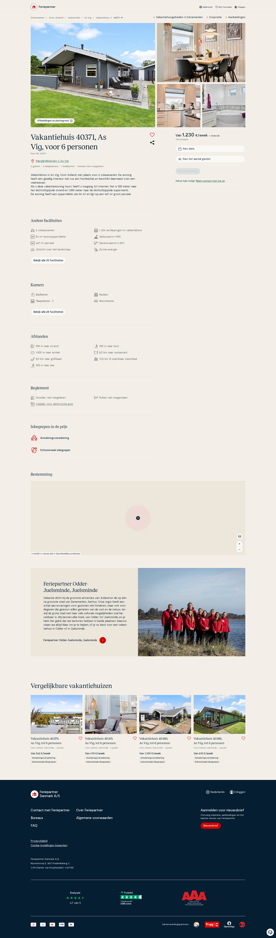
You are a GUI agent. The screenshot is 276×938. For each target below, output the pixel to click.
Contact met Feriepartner (50, 810)
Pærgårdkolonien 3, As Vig (52, 161)
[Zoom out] (239, 549)
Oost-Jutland (56, 18)
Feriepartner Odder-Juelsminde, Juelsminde (70, 640)
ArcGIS (36, 553)
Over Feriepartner (89, 810)
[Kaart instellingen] (239, 536)
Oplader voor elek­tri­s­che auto (54, 404)
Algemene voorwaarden (94, 818)
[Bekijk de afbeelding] (93, 75)
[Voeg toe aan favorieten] (152, 134)
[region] (138, 518)
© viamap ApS (47, 553)
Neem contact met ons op (210, 181)
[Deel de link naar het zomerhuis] (152, 142)
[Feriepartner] (43, 7)
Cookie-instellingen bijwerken (49, 845)
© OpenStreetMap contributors (67, 553)
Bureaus (37, 818)
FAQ (34, 825)
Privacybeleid (39, 841)
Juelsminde (74, 18)
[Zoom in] (239, 544)
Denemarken (38, 18)
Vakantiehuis (102, 18)
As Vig (87, 18)
